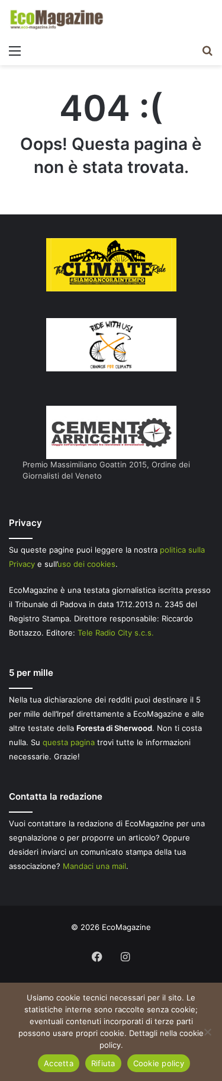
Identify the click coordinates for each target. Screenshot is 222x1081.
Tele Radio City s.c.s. (116, 632)
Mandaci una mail (94, 866)
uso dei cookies (86, 564)
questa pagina (69, 742)
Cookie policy (158, 1063)
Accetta (58, 1063)
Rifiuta (103, 1063)
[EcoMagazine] (56, 19)
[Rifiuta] (207, 1032)
